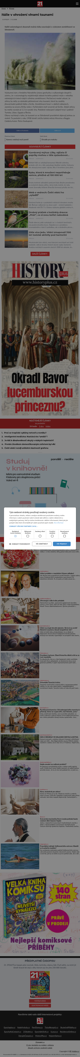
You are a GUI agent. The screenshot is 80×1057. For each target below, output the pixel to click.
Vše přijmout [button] (62, 544)
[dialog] (40, 528)
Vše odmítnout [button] (42, 544)
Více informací (58, 523)
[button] (40, 526)
